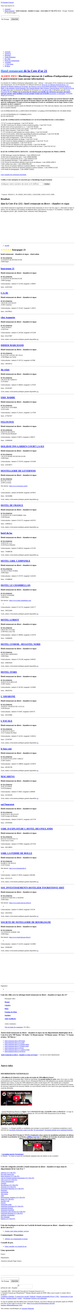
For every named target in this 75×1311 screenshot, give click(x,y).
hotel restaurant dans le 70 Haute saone (17, 1046)
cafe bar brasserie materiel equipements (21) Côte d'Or (17, 1178)
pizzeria (3, 1203)
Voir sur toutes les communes (14, 1027)
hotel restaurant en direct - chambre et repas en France (19, 1055)
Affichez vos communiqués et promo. (16, 1239)
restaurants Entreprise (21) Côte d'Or (12, 1206)
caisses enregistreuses (7, 1181)
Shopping (8, 55)
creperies (3, 1183)
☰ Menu (7, 66)
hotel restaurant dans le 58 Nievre (15, 1051)
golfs (2, 1196)
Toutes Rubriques (10, 57)
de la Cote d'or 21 (24, 71)
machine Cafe (5, 1201)
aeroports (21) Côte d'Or (8, 1187)
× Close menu (9, 64)
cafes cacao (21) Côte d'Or (9, 1180)
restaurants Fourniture (7, 1210)
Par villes (7, 59)
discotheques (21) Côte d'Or (9, 1185)
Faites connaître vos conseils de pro (15, 1246)
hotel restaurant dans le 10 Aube (14, 1042)
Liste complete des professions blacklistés (13, 174)
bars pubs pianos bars (7, 1174)
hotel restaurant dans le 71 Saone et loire (17, 1050)
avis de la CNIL (47, 90)
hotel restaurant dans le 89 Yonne (15, 1041)
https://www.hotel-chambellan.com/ (20, 600)
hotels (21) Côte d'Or (7, 1199)
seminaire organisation (8, 1215)
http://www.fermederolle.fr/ (17, 868)
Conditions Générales (7, 1296)
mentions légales (11, 1298)
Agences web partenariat (39, 1298)
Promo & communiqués (12, 60)
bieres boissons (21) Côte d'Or (10, 1176)
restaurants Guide (6, 1204)
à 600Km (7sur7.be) (32, 1137)
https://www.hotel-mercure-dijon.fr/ (20, 903)
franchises (4, 1190)
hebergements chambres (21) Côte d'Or (13, 1197)
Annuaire (7, 9)
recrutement (27, 1298)
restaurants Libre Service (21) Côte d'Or (13, 1211)
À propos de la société (22, 1296)
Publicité (32, 1296)
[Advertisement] (37, 35)
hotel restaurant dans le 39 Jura (14, 1048)
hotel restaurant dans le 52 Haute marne (17, 1044)
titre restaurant (5, 1217)
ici (37, 339)
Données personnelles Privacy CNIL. (47, 1296)
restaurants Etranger (7, 1208)
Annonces (8, 53)
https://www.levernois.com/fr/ (18, 486)
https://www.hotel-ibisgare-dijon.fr (19, 937)
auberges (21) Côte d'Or (8, 1172)
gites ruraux (4, 1194)
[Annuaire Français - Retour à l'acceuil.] (7, 2)
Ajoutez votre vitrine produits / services (17, 1231)
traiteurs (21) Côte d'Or (8, 1219)
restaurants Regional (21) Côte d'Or (12, 1213)
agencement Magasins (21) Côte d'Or (12, 1188)
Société (7, 245)
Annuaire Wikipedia (27, 1308)
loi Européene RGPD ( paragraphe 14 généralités (36, 91)
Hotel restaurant (9, 11)
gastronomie (4, 1192)
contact (20, 1298)
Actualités (8, 62)
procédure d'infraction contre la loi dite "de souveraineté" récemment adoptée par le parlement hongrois (41, 1130)
